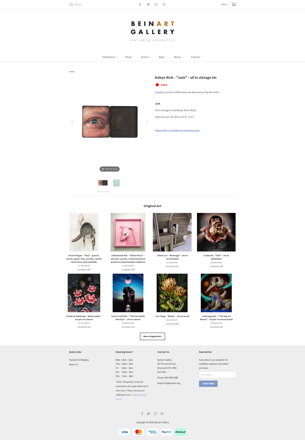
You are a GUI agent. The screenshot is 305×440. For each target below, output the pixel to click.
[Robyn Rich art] (103, 183)
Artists (145, 57)
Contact (196, 57)
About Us (73, 364)
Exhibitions (109, 57)
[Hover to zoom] (109, 123)
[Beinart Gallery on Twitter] (142, 4)
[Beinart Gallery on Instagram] (155, 414)
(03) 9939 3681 (171, 377)
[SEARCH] (71, 5)
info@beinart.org (171, 383)
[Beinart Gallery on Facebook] (138, 4)
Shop (128, 57)
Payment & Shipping (79, 359)
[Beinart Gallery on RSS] (159, 4)
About (178, 57)
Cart (234, 4)
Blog (162, 57)
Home (71, 71)
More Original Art (152, 336)
